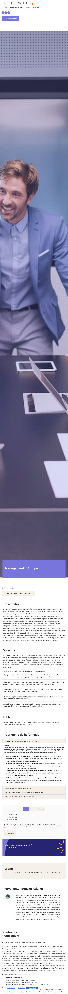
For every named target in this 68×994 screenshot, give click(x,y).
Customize (11, 988)
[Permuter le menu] (52, 23)
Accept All (32, 988)
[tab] (26, 809)
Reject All (21, 988)
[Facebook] (5, 12)
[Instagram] (8, 12)
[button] (65, 27)
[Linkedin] (3, 12)
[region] (21, 983)
